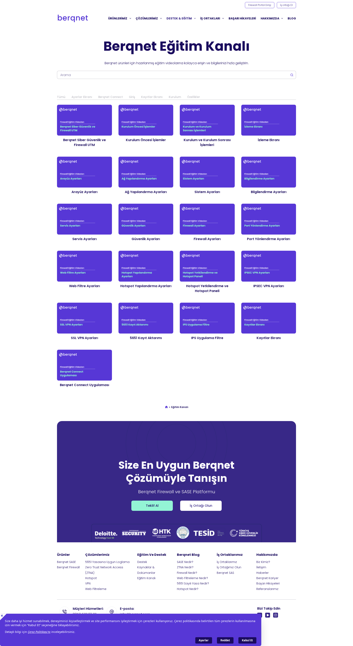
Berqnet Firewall (68, 567)
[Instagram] (275, 615)
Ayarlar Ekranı (81, 97)
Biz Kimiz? (263, 562)
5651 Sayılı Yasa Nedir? (193, 583)
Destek (142, 562)
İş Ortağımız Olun (229, 567)
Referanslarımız (267, 589)
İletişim (261, 567)
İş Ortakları (210, 18)
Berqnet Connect (110, 97)
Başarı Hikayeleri (268, 583)
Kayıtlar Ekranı (152, 97)
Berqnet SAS (225, 573)
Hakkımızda (270, 18)
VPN (87, 583)
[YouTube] (267, 615)
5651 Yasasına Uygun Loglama (107, 562)
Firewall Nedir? (187, 573)
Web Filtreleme (95, 589)
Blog (292, 18)
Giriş (132, 97)
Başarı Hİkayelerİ (242, 18)
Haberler (262, 573)
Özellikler (193, 97)
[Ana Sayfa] (166, 407)
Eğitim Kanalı (146, 578)
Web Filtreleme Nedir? (192, 578)
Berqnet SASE (66, 562)
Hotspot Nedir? (187, 589)
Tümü (61, 97)
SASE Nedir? (185, 562)
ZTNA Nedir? (185, 567)
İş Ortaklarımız (227, 562)
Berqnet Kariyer (267, 578)
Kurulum (175, 97)
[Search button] (292, 75)
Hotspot (91, 578)
